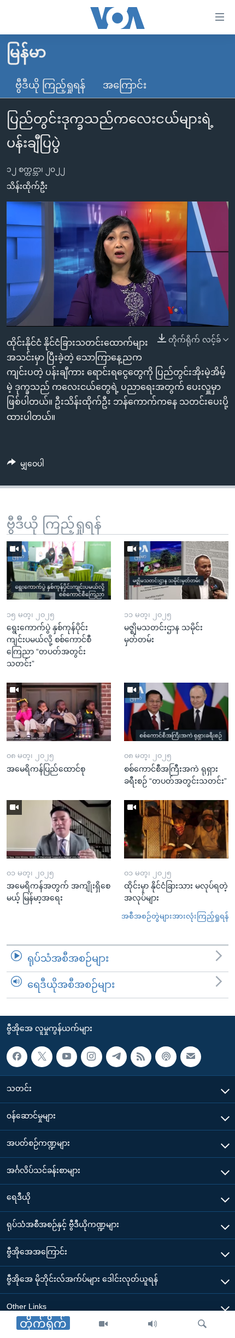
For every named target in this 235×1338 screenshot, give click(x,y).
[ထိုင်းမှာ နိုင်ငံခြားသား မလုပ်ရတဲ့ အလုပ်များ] (176, 829)
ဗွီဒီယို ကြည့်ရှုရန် (50, 85)
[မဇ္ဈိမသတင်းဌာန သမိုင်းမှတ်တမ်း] (176, 570)
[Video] (103, 1324)
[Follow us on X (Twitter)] (41, 1056)
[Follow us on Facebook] (17, 1056)
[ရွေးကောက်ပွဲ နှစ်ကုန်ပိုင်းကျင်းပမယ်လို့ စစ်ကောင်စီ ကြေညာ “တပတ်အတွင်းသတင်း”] (59, 570)
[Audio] (152, 1324)
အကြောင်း (124, 85)
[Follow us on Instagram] (91, 1056)
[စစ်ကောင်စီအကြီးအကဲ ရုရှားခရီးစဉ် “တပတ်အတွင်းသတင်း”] (176, 712)
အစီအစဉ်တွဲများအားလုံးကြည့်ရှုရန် (174, 916)
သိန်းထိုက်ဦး (27, 186)
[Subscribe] (190, 1056)
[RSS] (141, 1056)
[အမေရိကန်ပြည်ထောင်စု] (59, 712)
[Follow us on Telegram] (116, 1056)
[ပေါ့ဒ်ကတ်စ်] (165, 1056)
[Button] (25, 466)
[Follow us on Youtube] (66, 1056)
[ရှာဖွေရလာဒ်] (202, 1324)
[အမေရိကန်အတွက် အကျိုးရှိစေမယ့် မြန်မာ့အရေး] (59, 829)
